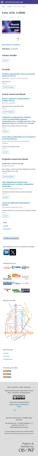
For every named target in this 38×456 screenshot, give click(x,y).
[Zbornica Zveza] (19, 414)
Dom (3, 7)
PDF (6, 60)
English (5, 226)
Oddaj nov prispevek (11, 238)
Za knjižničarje (7, 359)
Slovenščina (7, 229)
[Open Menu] (2, 2)
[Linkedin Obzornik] (6, 255)
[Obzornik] (13, 255)
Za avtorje (6, 356)
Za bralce (6, 353)
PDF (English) (9, 87)
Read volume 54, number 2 (11, 44)
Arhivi (9, 7)
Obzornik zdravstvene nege (14, 2)
